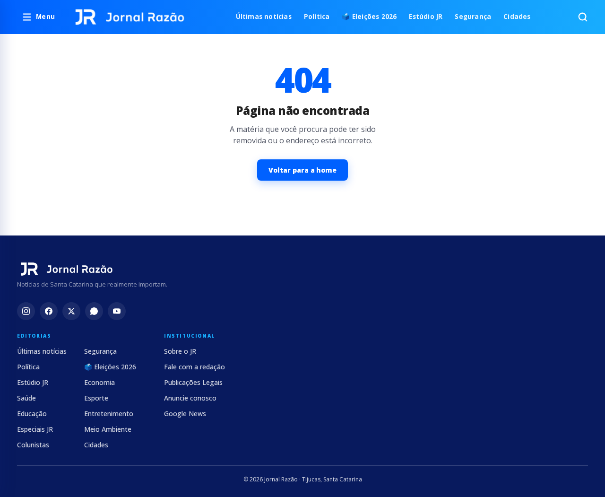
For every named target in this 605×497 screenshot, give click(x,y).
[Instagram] (26, 311)
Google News (185, 413)
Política (317, 16)
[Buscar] (583, 17)
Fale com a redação (194, 366)
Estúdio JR (425, 16)
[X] (71, 311)
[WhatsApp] (94, 311)
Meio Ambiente (107, 429)
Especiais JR (35, 429)
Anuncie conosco (190, 397)
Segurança (473, 16)
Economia (99, 382)
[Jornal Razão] (130, 17)
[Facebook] (49, 311)
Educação (32, 413)
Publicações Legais (193, 382)
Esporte (96, 397)
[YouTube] (117, 311)
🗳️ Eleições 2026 (369, 16)
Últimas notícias (264, 16)
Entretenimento (108, 413)
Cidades (516, 16)
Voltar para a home (302, 170)
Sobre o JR (180, 351)
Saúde (26, 397)
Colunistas (33, 444)
